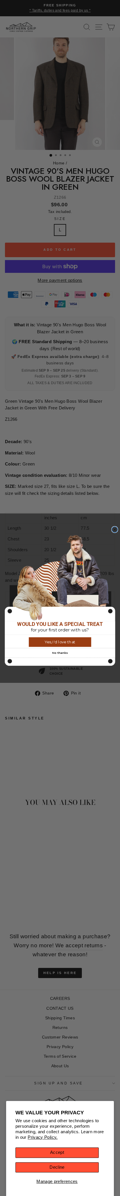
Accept (57, 1152)
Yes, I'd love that (60, 642)
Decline (57, 1167)
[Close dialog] (115, 529)
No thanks (60, 652)
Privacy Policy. (43, 1137)
